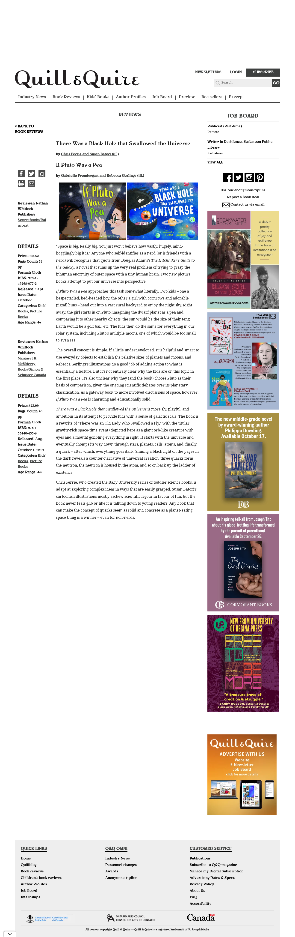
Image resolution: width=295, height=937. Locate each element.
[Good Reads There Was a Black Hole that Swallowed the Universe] (41, 173)
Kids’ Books (98, 97)
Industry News (32, 97)
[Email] (31, 183)
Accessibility (200, 904)
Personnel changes (121, 865)
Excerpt (236, 97)
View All (215, 162)
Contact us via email (247, 205)
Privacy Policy (202, 884)
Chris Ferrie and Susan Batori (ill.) (90, 154)
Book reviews (32, 872)
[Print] (21, 183)
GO (276, 83)
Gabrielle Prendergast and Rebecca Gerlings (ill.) (102, 176)
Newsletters (208, 72)
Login (236, 72)
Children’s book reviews (41, 878)
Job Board (162, 97)
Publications (200, 859)
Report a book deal (243, 197)
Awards (111, 872)
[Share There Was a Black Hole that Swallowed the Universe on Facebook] (21, 173)
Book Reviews (66, 97)
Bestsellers (211, 97)
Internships (30, 897)
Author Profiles (131, 97)
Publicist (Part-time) (224, 127)
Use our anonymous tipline (243, 190)
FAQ (193, 897)
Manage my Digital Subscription (216, 872)
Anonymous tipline (121, 878)
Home (26, 859)
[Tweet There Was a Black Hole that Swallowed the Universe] (31, 173)
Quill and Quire (84, 80)
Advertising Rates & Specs (212, 878)
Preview (187, 97)
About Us (197, 891)
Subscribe (263, 72)
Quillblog (28, 865)
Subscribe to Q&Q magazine (213, 865)
